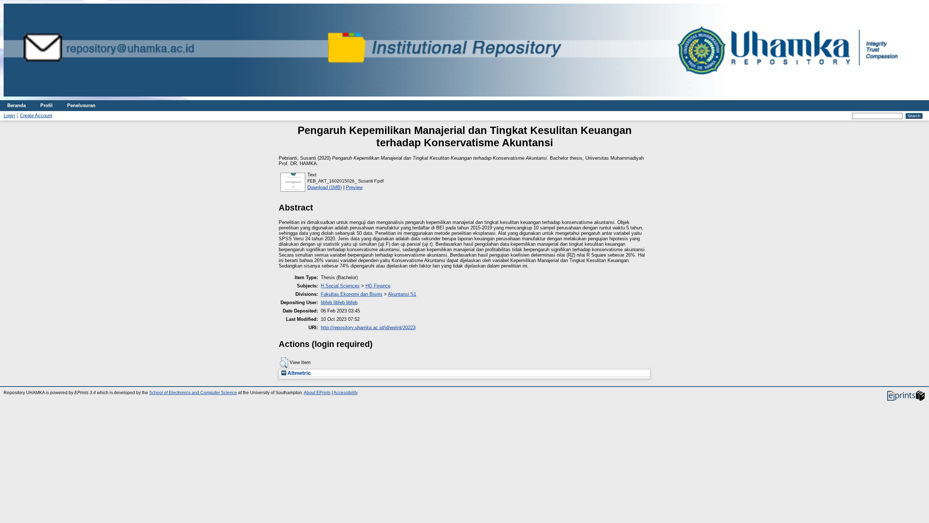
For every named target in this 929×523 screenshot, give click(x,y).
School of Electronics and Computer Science (193, 393)
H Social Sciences (340, 286)
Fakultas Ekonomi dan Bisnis (351, 294)
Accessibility (345, 393)
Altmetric (298, 373)
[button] (284, 362)
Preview (354, 187)
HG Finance (377, 286)
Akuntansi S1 (402, 294)
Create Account (36, 115)
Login (9, 115)
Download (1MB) (324, 187)
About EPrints (317, 393)
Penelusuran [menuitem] (81, 105)
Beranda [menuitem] (16, 105)
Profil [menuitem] (46, 105)
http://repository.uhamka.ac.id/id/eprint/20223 (368, 327)
